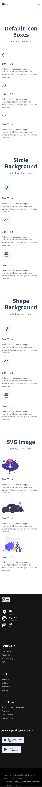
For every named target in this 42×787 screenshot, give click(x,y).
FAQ (3, 662)
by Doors (5, 690)
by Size (5, 683)
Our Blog (5, 711)
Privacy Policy (7, 658)
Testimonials (7, 718)
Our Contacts (7, 651)
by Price (5, 679)
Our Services (7, 715)
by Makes (6, 686)
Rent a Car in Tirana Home (13, 707)
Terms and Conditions (30, 781)
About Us (6, 655)
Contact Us (12, 785)
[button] (16, 782)
